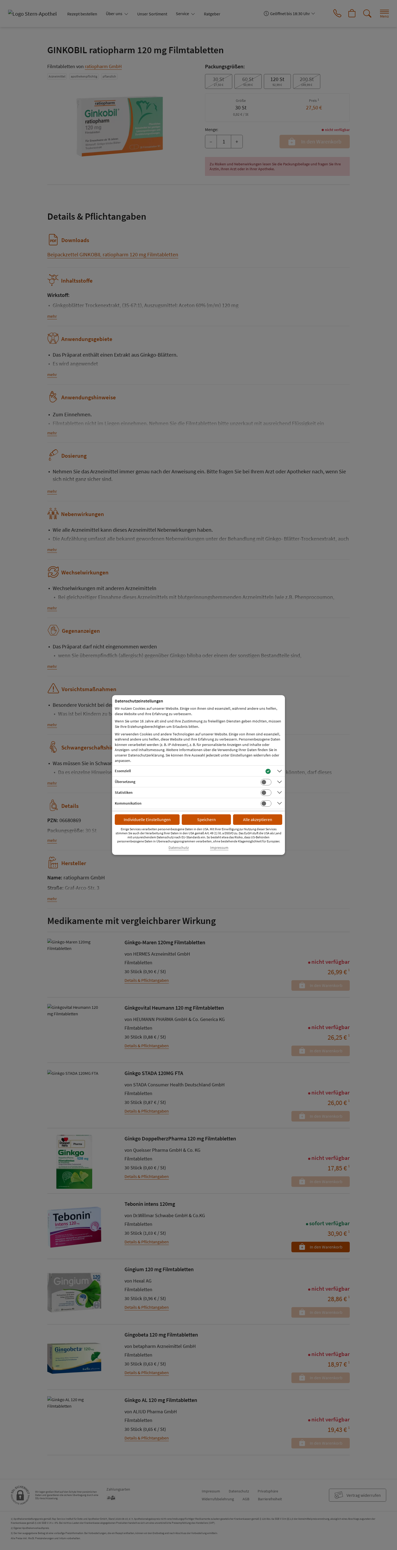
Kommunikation (128, 803)
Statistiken (124, 792)
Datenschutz (179, 847)
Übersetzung (125, 781)
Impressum (219, 847)
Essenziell (123, 770)
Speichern (206, 819)
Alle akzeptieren (257, 819)
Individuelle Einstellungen (147, 819)
